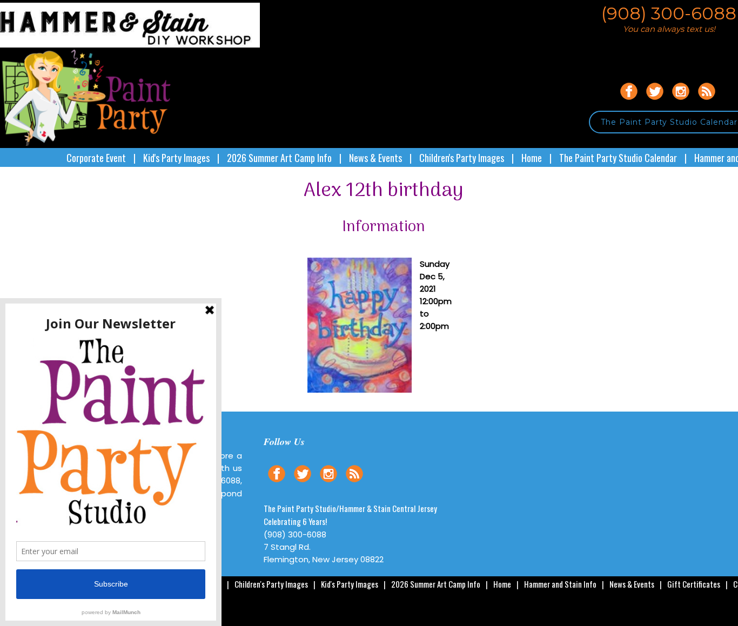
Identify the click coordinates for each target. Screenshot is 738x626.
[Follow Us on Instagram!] (681, 101)
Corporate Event (96, 158)
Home (531, 158)
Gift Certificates (693, 584)
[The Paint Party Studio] (130, 44)
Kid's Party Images (176, 158)
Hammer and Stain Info (560, 584)
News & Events (375, 158)
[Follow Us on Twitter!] (655, 101)
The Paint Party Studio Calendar (618, 158)
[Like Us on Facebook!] (629, 101)
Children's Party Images (461, 158)
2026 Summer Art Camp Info (279, 158)
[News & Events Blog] (707, 101)
